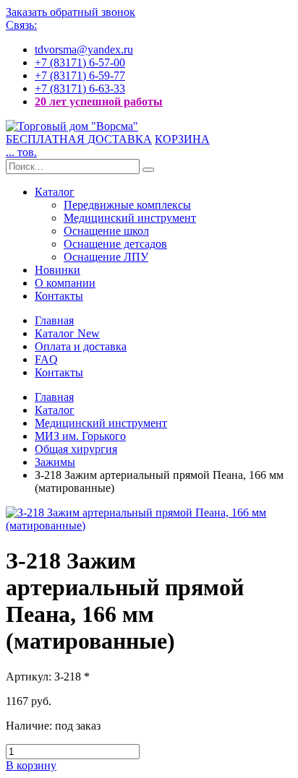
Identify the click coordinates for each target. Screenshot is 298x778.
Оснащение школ (106, 231)
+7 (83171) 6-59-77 (80, 75)
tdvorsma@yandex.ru (84, 49)
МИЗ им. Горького (80, 436)
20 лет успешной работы (99, 101)
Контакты (59, 296)
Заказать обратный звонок (70, 12)
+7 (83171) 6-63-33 (80, 88)
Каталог (54, 192)
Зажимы (55, 462)
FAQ (46, 359)
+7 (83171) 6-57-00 (80, 62)
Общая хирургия (76, 449)
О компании (65, 283)
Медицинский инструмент (130, 218)
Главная (54, 320)
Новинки (57, 270)
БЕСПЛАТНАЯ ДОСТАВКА (79, 139)
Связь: (21, 25)
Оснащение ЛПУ (106, 257)
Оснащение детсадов (115, 244)
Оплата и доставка (81, 346)
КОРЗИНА (182, 139)
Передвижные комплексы (127, 205)
